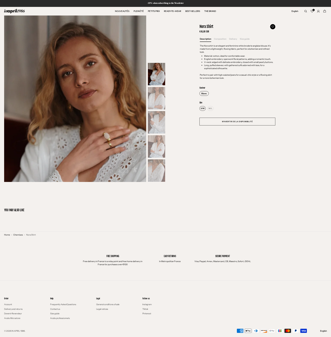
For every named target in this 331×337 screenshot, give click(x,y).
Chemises (18, 234)
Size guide (54, 313)
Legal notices (102, 309)
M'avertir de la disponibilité (237, 121)
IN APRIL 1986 (18, 331)
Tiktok (145, 309)
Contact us (55, 309)
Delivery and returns (13, 309)
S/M (202, 108)
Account (8, 304)
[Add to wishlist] (272, 26)
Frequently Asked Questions (63, 304)
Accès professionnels (60, 318)
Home (7, 234)
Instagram (147, 304)
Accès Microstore (12, 318)
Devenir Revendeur (13, 313)
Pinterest (146, 313)
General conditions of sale (107, 304)
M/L (210, 108)
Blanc (204, 93)
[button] (295, 11)
